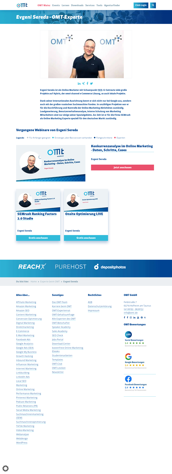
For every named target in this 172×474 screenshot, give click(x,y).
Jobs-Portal (57, 339)
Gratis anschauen (38, 237)
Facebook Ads (23, 339)
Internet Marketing (26, 368)
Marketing (21, 385)
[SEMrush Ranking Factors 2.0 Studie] (38, 200)
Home (34, 281)
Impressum (93, 310)
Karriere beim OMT (62, 306)
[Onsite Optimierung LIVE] (86, 200)
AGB (90, 302)
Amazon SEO (22, 310)
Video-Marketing (25, 430)
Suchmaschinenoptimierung (31, 421)
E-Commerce (22, 331)
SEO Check (57, 335)
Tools (99, 5)
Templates (57, 359)
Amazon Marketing (26, 306)
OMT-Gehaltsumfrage (63, 314)
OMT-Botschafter (61, 322)
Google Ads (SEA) (25, 347)
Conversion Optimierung (29, 318)
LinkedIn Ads (23, 376)
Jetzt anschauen (122, 167)
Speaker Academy (61, 327)
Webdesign (22, 438)
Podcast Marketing (26, 401)
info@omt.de (131, 312)
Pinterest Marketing (26, 397)
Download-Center (61, 343)
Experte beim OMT (50, 281)
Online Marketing (25, 389)
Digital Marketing (25, 322)
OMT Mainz (44, 5)
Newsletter (58, 372)
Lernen (65, 5)
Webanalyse (22, 434)
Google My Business (26, 352)
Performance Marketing (28, 393)
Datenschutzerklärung (100, 306)
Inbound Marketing (26, 360)
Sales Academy (59, 331)
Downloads (77, 5)
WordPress (21, 442)
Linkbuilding (22, 372)
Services (90, 5)
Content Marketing (26, 314)
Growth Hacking (24, 356)
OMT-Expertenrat (61, 310)
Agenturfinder (112, 5)
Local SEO (21, 381)
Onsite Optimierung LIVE (84, 214)
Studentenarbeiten (62, 355)
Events (56, 5)
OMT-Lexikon (59, 367)
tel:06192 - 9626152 (133, 309)
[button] (5, 468)
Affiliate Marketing (26, 302)
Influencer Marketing (27, 364)
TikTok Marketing (25, 426)
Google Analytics (24, 343)
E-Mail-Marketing (25, 335)
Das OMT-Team (59, 302)
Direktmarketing (25, 327)
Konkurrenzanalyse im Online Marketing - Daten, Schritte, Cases (122, 148)
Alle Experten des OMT (64, 318)
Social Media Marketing (28, 410)
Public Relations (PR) (27, 405)
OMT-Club (57, 363)
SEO (100, 90)
